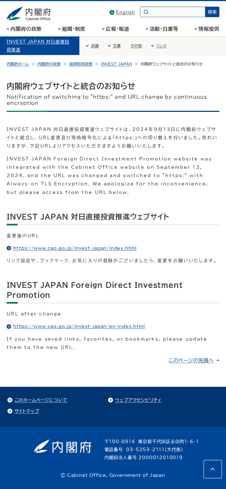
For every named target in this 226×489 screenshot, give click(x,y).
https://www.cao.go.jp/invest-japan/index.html (75, 248)
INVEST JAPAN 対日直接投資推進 (38, 46)
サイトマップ (27, 411)
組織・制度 (74, 28)
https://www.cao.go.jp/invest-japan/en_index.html (79, 326)
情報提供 (208, 28)
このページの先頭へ (191, 360)
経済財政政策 (80, 64)
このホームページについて (41, 400)
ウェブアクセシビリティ (138, 400)
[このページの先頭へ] (213, 469)
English (125, 12)
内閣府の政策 (26, 28)
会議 (95, 46)
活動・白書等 (164, 28)
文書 (117, 46)
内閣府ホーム (18, 64)
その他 (136, 46)
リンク (161, 46)
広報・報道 (118, 28)
